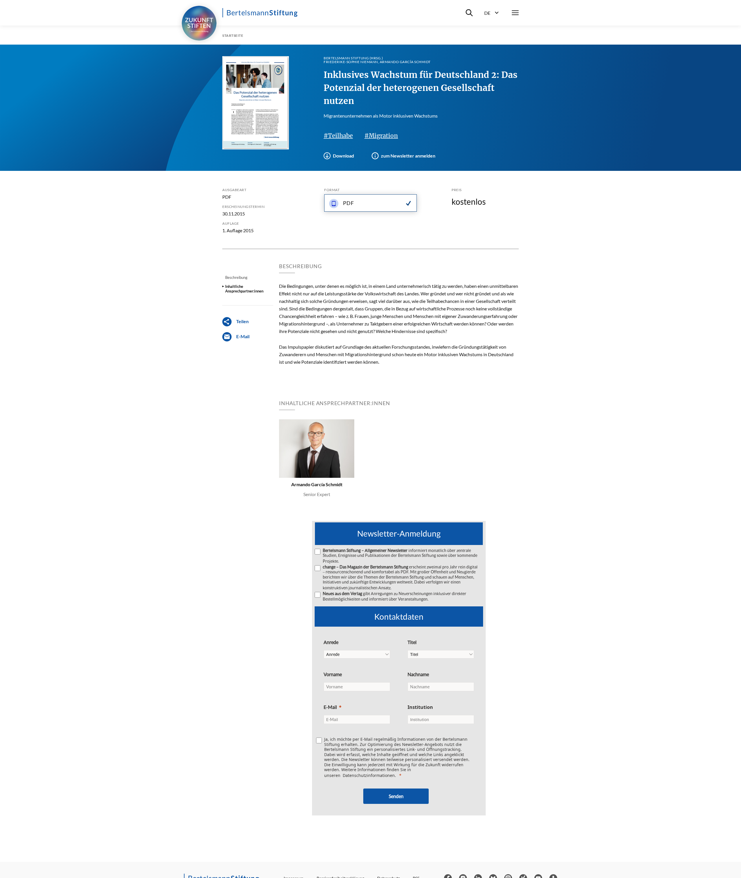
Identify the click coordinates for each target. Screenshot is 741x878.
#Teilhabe (338, 135)
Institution (420, 707)
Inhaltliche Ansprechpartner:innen (244, 288)
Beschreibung (236, 277)
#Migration (381, 135)
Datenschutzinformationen (369, 775)
